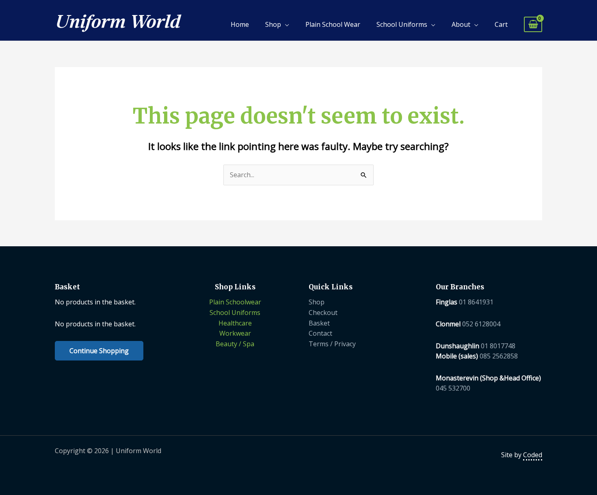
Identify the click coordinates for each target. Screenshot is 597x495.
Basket (319, 323)
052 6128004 (481, 323)
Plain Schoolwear (235, 301)
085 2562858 (499, 356)
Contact (320, 333)
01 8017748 (498, 345)
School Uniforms (401, 24)
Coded (532, 454)
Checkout (323, 312)
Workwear (235, 333)
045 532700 (453, 388)
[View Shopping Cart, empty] (533, 25)
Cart (501, 24)
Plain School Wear (332, 24)
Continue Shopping (99, 350)
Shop (273, 24)
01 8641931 (476, 301)
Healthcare (235, 323)
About (461, 24)
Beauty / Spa (235, 343)
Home (240, 24)
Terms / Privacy (332, 343)
